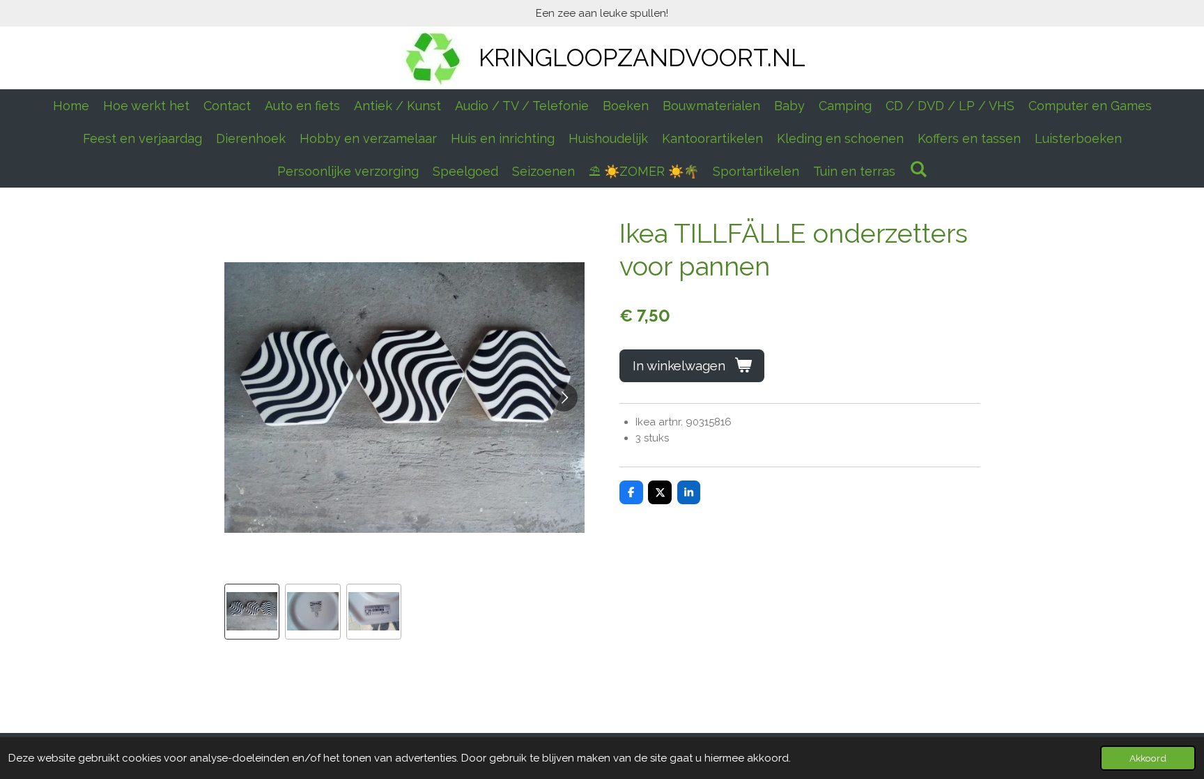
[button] (252, 612)
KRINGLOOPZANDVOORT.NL (642, 57)
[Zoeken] (918, 169)
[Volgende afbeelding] (564, 397)
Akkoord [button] (1147, 758)
